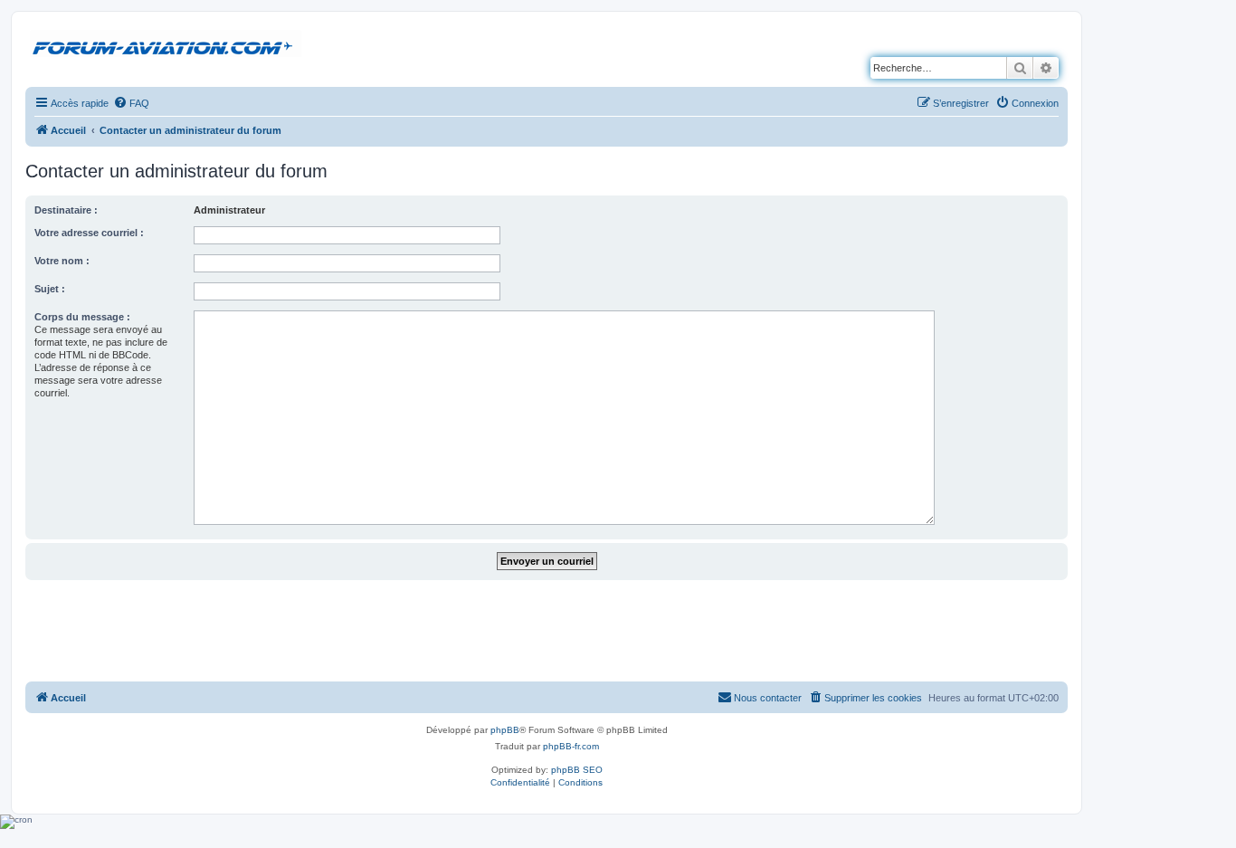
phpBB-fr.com (571, 746)
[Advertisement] (546, 630)
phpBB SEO (577, 770)
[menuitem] (131, 103)
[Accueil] (165, 44)
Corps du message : (82, 316)
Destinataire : (66, 210)
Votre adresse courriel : (89, 232)
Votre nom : (62, 260)
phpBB (504, 730)
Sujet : (49, 288)
